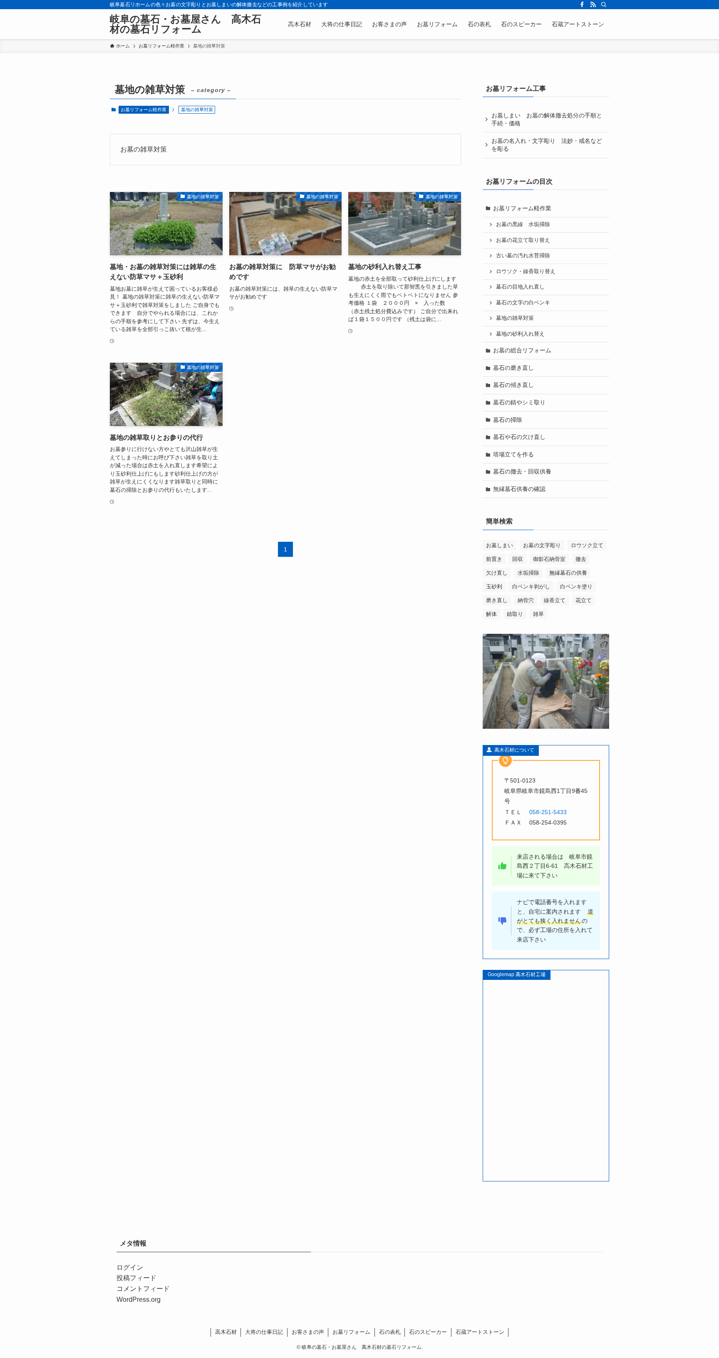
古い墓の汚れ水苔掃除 (523, 256)
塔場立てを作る (513, 454)
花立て (583, 600)
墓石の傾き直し (513, 384)
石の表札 (390, 1332)
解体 (491, 614)
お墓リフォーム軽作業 (143, 109)
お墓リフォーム (351, 1332)
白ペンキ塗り (576, 586)
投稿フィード (136, 1277)
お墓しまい (499, 545)
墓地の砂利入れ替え (520, 334)
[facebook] (582, 4)
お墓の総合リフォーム (522, 350)
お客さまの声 (308, 1332)
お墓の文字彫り (542, 545)
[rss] (593, 4)
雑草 (538, 614)
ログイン (130, 1267)
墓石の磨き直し (513, 367)
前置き (494, 559)
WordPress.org (139, 1299)
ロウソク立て (587, 545)
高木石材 (226, 1332)
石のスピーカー (428, 1332)
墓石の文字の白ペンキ (523, 303)
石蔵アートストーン (480, 1332)
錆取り (515, 614)
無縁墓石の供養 (568, 573)
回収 (517, 559)
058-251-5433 (548, 812)
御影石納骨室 (549, 559)
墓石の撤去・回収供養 (522, 471)
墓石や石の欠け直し (519, 437)
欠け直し (497, 573)
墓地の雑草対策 (515, 318)
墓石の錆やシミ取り (519, 402)
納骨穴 (526, 600)
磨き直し (497, 600)
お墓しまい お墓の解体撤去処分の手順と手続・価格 (546, 119)
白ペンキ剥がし (531, 586)
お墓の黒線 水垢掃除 (523, 224)
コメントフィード (143, 1288)
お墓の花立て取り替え (523, 240)
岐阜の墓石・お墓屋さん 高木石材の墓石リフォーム (185, 24)
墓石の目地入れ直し (520, 287)
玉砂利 (494, 586)
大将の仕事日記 (264, 1332)
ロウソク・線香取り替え (525, 271)
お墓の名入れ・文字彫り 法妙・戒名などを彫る (546, 144)
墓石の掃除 (507, 419)
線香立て (554, 600)
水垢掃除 (528, 573)
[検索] (603, 4)
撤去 (580, 559)
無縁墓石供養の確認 (519, 489)
